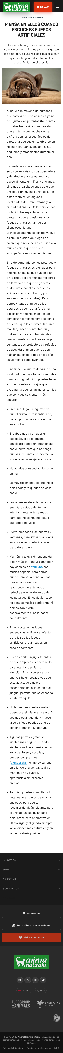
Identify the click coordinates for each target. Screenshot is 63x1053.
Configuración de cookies (39, 1048)
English (26, 990)
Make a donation (34, 937)
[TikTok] (43, 980)
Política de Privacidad (13, 1048)
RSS (58, 1048)
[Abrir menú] (57, 6)
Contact (9, 898)
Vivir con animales (32, 17)
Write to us (33, 913)
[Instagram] (35, 980)
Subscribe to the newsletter (34, 925)
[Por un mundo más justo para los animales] (16, 7)
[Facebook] (20, 980)
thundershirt (19, 762)
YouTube (37, 567)
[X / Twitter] (27, 980)
